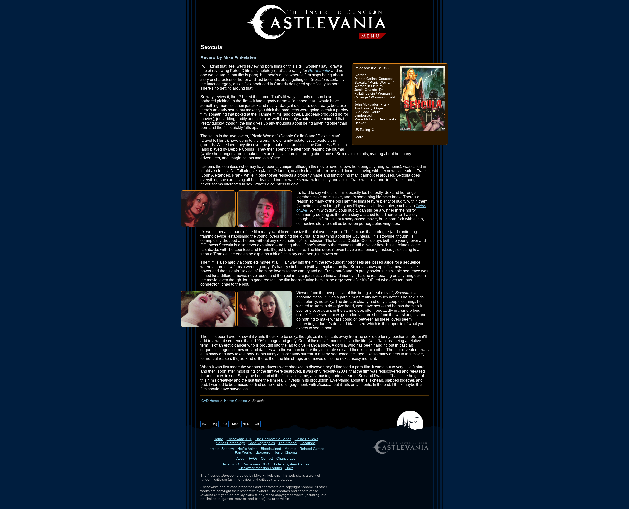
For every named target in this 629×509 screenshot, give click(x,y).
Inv (204, 424)
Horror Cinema (235, 401)
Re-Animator (319, 71)
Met (235, 424)
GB (257, 424)
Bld (224, 424)
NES (246, 424)
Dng (214, 424)
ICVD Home (209, 401)
